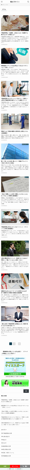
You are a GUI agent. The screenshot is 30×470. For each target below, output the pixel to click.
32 (19, 343)
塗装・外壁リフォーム (8, 452)
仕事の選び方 (6, 436)
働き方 (4, 439)
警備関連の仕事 (7, 456)
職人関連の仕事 (7, 449)
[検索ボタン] (28, 2)
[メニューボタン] (1, 2)
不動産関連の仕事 (7, 433)
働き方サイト (15, 2)
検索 (26, 391)
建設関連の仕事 (7, 446)
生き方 (4, 443)
